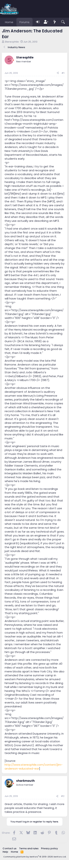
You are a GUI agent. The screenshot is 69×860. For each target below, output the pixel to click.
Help (5, 852)
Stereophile (12, 41)
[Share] (57, 73)
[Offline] (13, 60)
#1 (62, 73)
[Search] (63, 22)
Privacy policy (49, 848)
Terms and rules (28, 848)
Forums (24, 22)
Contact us (9, 848)
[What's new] (54, 22)
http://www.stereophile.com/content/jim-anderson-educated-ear (34, 766)
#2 (62, 796)
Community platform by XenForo (34, 856)
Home (9, 22)
